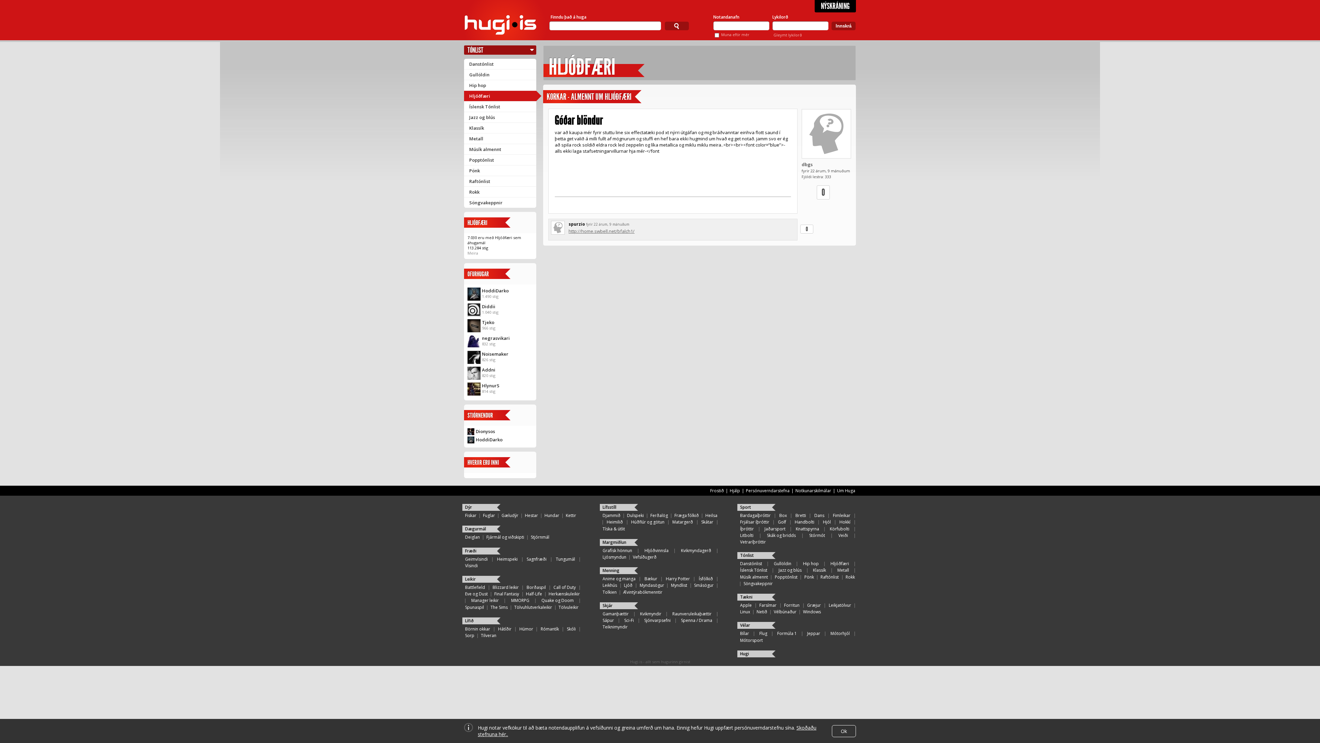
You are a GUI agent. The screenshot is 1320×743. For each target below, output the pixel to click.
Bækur (651, 579)
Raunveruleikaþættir (692, 614)
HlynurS (490, 386)
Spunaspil (474, 607)
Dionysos (485, 431)
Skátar (707, 522)
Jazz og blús (482, 117)
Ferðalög (659, 515)
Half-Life (534, 594)
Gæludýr (510, 515)
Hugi (744, 654)
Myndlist (679, 585)
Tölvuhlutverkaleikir (533, 607)
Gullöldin (479, 75)
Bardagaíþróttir (755, 515)
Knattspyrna (807, 529)
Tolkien (610, 592)
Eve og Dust (476, 594)
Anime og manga (619, 579)
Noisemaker (495, 354)
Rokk (474, 192)
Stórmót (817, 535)
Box (783, 515)
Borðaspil (536, 587)
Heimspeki (507, 559)
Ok (844, 731)
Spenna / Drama (696, 620)
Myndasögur (652, 585)
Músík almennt (485, 149)
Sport (745, 507)
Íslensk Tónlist (484, 107)
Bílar (744, 633)
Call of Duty (564, 587)
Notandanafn (726, 17)
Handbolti (804, 522)
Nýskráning (835, 6)
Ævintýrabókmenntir (642, 592)
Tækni (746, 597)
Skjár (608, 606)
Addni (488, 370)
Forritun (792, 605)
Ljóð (628, 585)
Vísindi (471, 566)
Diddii (488, 306)
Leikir (470, 579)
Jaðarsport (774, 529)
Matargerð (682, 522)
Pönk (474, 171)
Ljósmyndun (614, 557)
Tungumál (565, 559)
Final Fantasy (506, 594)
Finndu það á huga (568, 17)
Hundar (551, 515)
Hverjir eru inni (483, 462)
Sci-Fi (629, 620)
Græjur (814, 605)
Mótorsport (751, 640)
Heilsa (711, 515)
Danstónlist (481, 64)
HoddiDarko (495, 291)
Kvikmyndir (650, 614)
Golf (782, 522)
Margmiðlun (614, 542)
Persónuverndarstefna (768, 491)
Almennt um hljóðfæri (601, 96)
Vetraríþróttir (753, 542)
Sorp (469, 635)
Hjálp (735, 491)
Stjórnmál (540, 537)
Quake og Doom (557, 600)
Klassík (476, 128)
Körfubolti (839, 529)
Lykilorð (780, 17)
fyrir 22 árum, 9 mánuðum (607, 224)
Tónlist (475, 50)
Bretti (800, 515)
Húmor (526, 629)
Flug (763, 633)
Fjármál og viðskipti (505, 537)
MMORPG (520, 600)
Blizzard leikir (506, 587)
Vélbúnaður (785, 612)
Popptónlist (481, 160)
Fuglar (489, 515)
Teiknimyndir (615, 627)
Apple (746, 605)
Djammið (611, 515)
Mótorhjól (840, 633)
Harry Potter (678, 579)
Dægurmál (475, 529)
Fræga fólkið (686, 515)
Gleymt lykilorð (787, 34)
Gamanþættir (616, 614)
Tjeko (488, 322)
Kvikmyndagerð (696, 550)
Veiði (843, 535)
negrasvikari (496, 338)
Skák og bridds (781, 535)
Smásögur (704, 585)
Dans (819, 515)
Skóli (571, 629)
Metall (476, 139)
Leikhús (610, 585)
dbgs (807, 164)
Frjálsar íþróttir (754, 522)
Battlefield (475, 587)
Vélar (745, 625)
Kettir (571, 515)
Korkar (556, 96)
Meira (473, 253)
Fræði (470, 551)
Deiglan (472, 537)
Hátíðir (505, 629)
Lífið (469, 621)
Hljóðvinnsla (657, 550)
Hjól (827, 522)
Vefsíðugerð (645, 557)
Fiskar (470, 515)
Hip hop (477, 85)
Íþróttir (747, 529)
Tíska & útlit (614, 529)
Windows (812, 612)
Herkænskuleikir (564, 594)
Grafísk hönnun (617, 550)
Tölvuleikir (569, 607)
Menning (611, 570)
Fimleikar (841, 515)
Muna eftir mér (735, 34)
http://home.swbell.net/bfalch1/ (602, 231)
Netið (762, 612)
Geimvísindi (476, 559)
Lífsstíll (609, 507)
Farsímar (768, 605)
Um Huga (846, 491)
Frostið (717, 491)
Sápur (608, 620)
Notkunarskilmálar (813, 491)
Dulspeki (635, 515)
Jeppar (813, 633)
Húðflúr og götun (647, 522)
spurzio (577, 224)
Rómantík (550, 629)
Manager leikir (485, 600)
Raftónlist (479, 181)
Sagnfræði (537, 559)
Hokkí (844, 522)
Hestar (531, 515)
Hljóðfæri (479, 96)
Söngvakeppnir (486, 203)
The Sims (499, 607)
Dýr (468, 507)
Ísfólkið (706, 579)
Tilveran (488, 635)
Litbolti (747, 535)
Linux (745, 612)
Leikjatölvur (840, 605)
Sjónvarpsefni (657, 620)
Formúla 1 (787, 633)
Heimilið (615, 522)
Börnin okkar (477, 629)
